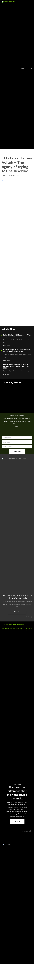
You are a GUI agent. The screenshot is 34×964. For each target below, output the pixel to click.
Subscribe (17, 451)
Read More (7, 345)
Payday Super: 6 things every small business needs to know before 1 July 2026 (16, 366)
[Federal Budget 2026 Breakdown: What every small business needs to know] (17, 393)
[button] (17, 405)
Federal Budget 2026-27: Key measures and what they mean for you (17, 350)
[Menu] (22, 68)
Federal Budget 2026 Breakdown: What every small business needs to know (17, 336)
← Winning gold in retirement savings (13, 624)
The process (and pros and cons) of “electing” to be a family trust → (17, 630)
